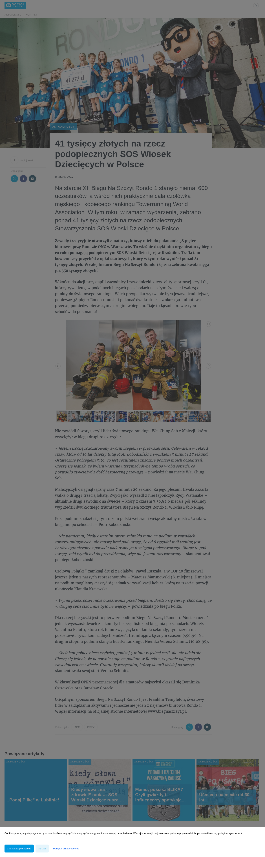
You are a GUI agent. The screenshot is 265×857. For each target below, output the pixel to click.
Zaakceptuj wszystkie (19, 848)
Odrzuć (42, 848)
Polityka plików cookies (66, 848)
